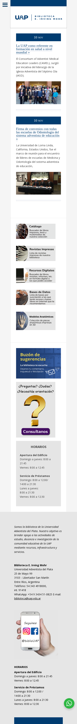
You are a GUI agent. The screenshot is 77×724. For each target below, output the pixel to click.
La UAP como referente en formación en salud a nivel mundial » (34, 49)
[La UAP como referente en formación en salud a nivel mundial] (38, 108)
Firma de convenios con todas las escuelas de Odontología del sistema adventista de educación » (37, 134)
